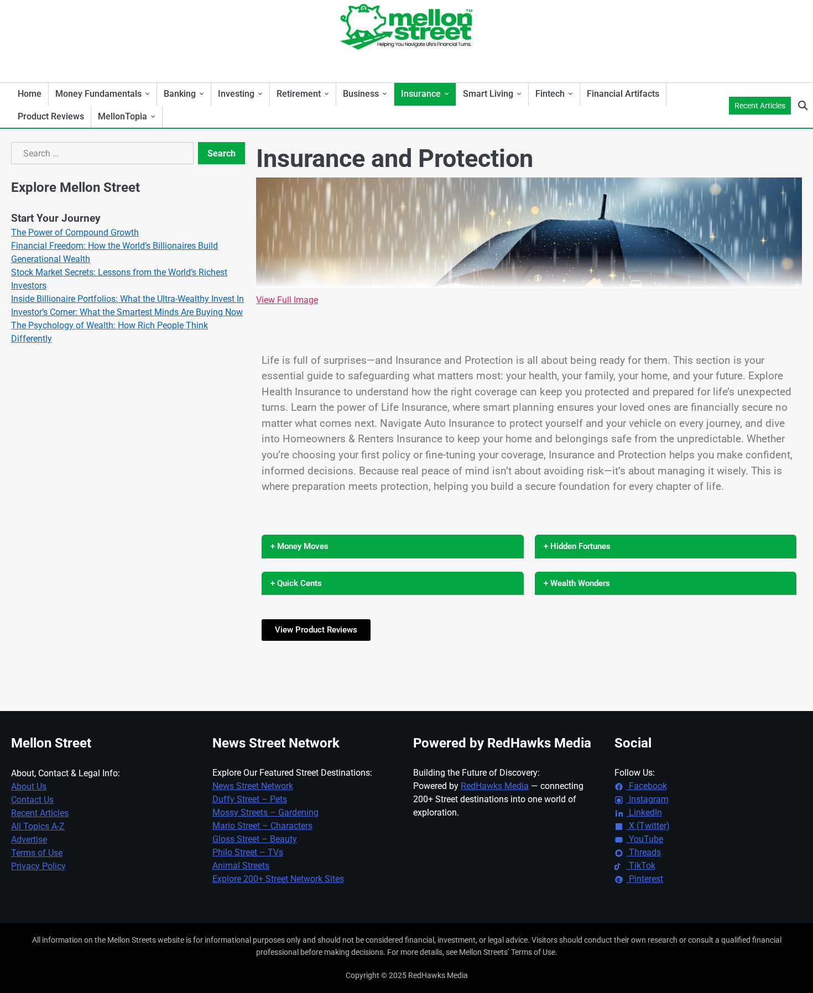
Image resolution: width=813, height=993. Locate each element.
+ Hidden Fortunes (577, 546)
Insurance (421, 93)
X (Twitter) (648, 825)
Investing (236, 93)
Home (29, 93)
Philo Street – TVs (247, 852)
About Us (28, 786)
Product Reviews (51, 116)
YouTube (645, 839)
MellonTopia (122, 116)
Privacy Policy (38, 866)
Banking (180, 93)
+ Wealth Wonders (577, 583)
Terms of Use (36, 853)
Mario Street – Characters (262, 825)
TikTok (641, 865)
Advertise (29, 839)
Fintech (550, 93)
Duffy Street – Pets (249, 799)
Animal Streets (240, 865)
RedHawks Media (495, 786)
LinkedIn (644, 812)
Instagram (648, 799)
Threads (644, 852)
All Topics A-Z (38, 826)
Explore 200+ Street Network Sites (278, 879)
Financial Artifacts (623, 93)
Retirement (299, 93)
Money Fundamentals (98, 93)
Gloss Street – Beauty (254, 839)
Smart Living (488, 93)
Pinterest (645, 879)
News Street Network (252, 786)
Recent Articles (759, 105)
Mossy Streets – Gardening (265, 812)
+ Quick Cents (296, 583)
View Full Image (287, 300)
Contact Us (32, 800)
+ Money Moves (299, 546)
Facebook (647, 786)
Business (361, 93)
